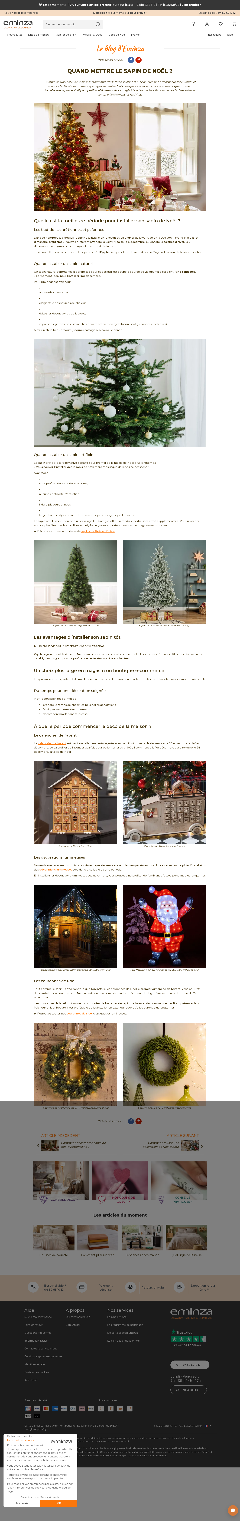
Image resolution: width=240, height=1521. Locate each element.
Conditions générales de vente (43, 1356)
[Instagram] (129, 1408)
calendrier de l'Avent (52, 743)
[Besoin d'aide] (193, 24)
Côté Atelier (73, 1324)
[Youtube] (120, 1408)
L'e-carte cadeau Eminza (122, 1332)
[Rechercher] (98, 24)
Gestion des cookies (36, 1372)
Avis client (30, 1380)
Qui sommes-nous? (78, 1317)
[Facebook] (131, 60)
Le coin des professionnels (123, 1340)
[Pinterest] (138, 60)
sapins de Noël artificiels (98, 531)
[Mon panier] (234, 24)
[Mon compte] (207, 24)
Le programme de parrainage (125, 1324)
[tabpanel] (91, 35)
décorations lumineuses (55, 869)
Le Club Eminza (117, 1317)
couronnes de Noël (80, 1013)
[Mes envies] (220, 24)
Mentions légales (34, 1364)
